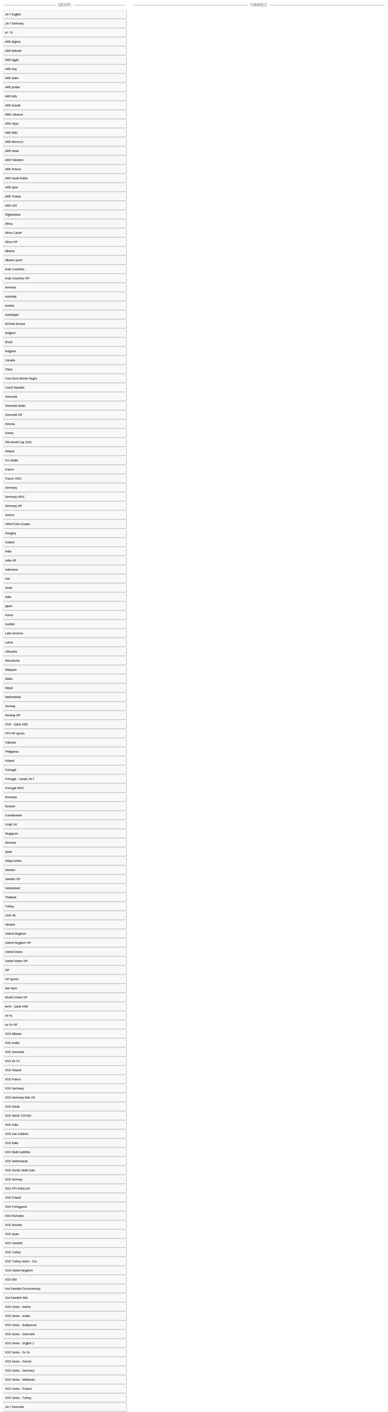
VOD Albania (13, 1034)
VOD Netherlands (16, 1161)
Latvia (9, 642)
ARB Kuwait (12, 105)
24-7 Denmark (14, 1407)
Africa (9, 224)
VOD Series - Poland (18, 1389)
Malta (9, 679)
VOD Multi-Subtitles (18, 1152)
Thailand (10, 897)
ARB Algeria (12, 41)
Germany (11, 487)
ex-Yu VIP (11, 1024)
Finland (9, 451)
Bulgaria (10, 351)
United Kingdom (15, 933)
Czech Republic (15, 387)
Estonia (10, 424)
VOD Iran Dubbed (16, 1134)
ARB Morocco (14, 142)
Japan (8, 606)
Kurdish (10, 624)
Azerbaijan (12, 315)
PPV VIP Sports (15, 733)
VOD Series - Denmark (20, 1334)
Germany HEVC (15, 497)
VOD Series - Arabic (18, 1316)
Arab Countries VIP (17, 278)
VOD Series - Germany (19, 1370)
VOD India (11, 1125)
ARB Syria (11, 187)
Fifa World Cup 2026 (18, 442)
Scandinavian (13, 815)
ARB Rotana (13, 169)
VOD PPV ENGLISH (17, 1188)
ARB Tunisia (13, 196)
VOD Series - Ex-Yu (17, 1352)
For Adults (11, 460)
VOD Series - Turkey (18, 1398)
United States (14, 952)
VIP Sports (12, 979)
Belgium (10, 333)
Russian (10, 806)
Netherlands (13, 697)
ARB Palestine (14, 160)
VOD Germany (14, 1088)
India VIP (10, 560)
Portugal (10, 770)
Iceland (9, 542)
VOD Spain (12, 1234)
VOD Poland (13, 1197)
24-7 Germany (14, 23)
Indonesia (11, 569)
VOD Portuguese (16, 1207)
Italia (8, 597)
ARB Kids (11, 96)
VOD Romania (14, 1216)
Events (9, 433)
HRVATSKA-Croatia (17, 524)
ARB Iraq (11, 69)
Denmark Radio (15, 406)
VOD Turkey (13, 1252)
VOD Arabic (12, 1043)
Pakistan (10, 742)
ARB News (12, 151)
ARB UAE (11, 205)
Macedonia (12, 660)
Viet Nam (11, 988)
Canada (10, 360)
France (9, 469)
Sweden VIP (12, 879)
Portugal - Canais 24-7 (19, 779)
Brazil (8, 342)
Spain (8, 852)
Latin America (14, 633)
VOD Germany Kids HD (20, 1097)
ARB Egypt (12, 60)
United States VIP (16, 961)
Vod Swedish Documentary (22, 1288)
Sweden (10, 870)
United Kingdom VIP (18, 943)
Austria (9, 305)
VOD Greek (12, 1106)
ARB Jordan (12, 87)
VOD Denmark (14, 1052)
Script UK (11, 824)
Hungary (10, 533)
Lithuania (11, 651)
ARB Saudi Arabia (16, 178)
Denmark (11, 396)
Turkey (9, 906)
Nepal (9, 688)
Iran (7, 578)
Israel (8, 588)
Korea (9, 615)
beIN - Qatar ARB (16, 1006)
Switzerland (12, 888)
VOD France (13, 1079)
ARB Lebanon (14, 114)
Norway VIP (12, 715)
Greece (9, 515)
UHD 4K (10, 915)
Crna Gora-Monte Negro (21, 378)
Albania (10, 251)
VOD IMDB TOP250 (18, 1116)
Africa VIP (11, 242)
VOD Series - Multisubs (20, 1379)
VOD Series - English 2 (19, 1343)
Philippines (12, 751)
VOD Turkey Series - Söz (21, 1261)
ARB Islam (12, 78)
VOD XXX (11, 1279)
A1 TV (9, 32)
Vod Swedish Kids (16, 1298)
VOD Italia (11, 1143)
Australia (10, 296)
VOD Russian (13, 1225)
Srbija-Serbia (13, 861)
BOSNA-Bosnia (15, 324)
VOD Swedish (14, 1243)
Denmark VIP (13, 415)
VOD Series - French (18, 1361)
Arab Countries (14, 269)
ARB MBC (11, 133)
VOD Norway (13, 1179)
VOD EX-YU (12, 1061)
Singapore (11, 833)
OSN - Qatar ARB (16, 724)
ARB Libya (11, 123)
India (8, 551)
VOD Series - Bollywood (20, 1325)
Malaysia (11, 670)
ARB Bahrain (13, 51)
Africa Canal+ (13, 233)
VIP (7, 970)
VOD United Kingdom (19, 1270)
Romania (11, 797)
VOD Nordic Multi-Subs (20, 1170)
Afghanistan (13, 214)
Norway (10, 706)
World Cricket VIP (16, 997)
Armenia (10, 287)
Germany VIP (13, 506)
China (8, 369)
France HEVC (13, 478)
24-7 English (13, 14)
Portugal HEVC (14, 788)
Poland (9, 761)
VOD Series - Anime (18, 1307)
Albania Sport (13, 260)
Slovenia (10, 842)
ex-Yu (8, 1015)
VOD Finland (13, 1070)
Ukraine (10, 924)
